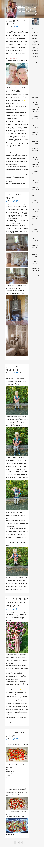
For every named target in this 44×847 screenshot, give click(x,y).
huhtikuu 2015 (34, 268)
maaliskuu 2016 (35, 243)
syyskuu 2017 (34, 200)
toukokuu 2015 (34, 265)
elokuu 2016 (34, 231)
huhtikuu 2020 (34, 127)
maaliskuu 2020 (35, 129)
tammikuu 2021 (35, 107)
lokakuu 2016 (34, 226)
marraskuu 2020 (35, 111)
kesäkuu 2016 (34, 236)
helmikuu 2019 (34, 159)
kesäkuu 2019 (34, 150)
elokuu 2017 (34, 202)
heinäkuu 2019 (34, 148)
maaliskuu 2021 (35, 102)
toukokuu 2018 (34, 180)
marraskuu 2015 (35, 252)
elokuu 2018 (34, 173)
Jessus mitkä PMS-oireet (15, 22)
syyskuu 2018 (34, 171)
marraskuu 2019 (35, 139)
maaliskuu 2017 (35, 214)
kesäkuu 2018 (34, 178)
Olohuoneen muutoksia (15, 196)
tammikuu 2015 (35, 275)
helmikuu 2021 (34, 104)
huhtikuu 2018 (34, 182)
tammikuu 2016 (35, 247)
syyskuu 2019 (34, 143)
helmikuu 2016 (34, 245)
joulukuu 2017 (34, 191)
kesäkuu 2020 (34, 123)
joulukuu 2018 (34, 164)
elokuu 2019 (34, 146)
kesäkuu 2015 (34, 263)
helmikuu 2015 (34, 272)
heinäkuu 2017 (34, 204)
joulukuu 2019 (34, 136)
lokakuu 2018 (34, 168)
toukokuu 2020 (34, 125)
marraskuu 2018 (35, 166)
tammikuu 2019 (35, 162)
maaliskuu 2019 (35, 157)
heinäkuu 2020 (34, 120)
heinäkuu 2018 (34, 175)
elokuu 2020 (34, 118)
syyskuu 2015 (34, 256)
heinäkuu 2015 (34, 261)
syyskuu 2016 (34, 229)
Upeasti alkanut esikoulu (14, 368)
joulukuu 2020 (34, 109)
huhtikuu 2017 (34, 211)
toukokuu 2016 (34, 238)
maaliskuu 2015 (35, 270)
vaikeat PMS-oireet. (13, 58)
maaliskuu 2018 (35, 185)
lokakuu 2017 (34, 197)
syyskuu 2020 (34, 116)
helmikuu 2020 (34, 132)
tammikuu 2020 (35, 134)
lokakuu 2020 (34, 113)
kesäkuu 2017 (34, 207)
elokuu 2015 (34, 259)
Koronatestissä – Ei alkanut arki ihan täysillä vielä (17, 602)
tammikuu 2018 (35, 189)
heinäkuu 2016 (34, 233)
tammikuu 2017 (35, 218)
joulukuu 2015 (34, 249)
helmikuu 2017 (34, 216)
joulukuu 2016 (34, 220)
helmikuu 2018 (34, 187)
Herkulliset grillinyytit (15, 734)
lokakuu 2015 (34, 254)
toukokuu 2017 (34, 209)
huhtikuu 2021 (34, 100)
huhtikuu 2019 (34, 155)
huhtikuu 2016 (34, 240)
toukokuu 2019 (34, 152)
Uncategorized (16, 26)
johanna (22, 26)
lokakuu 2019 (34, 141)
